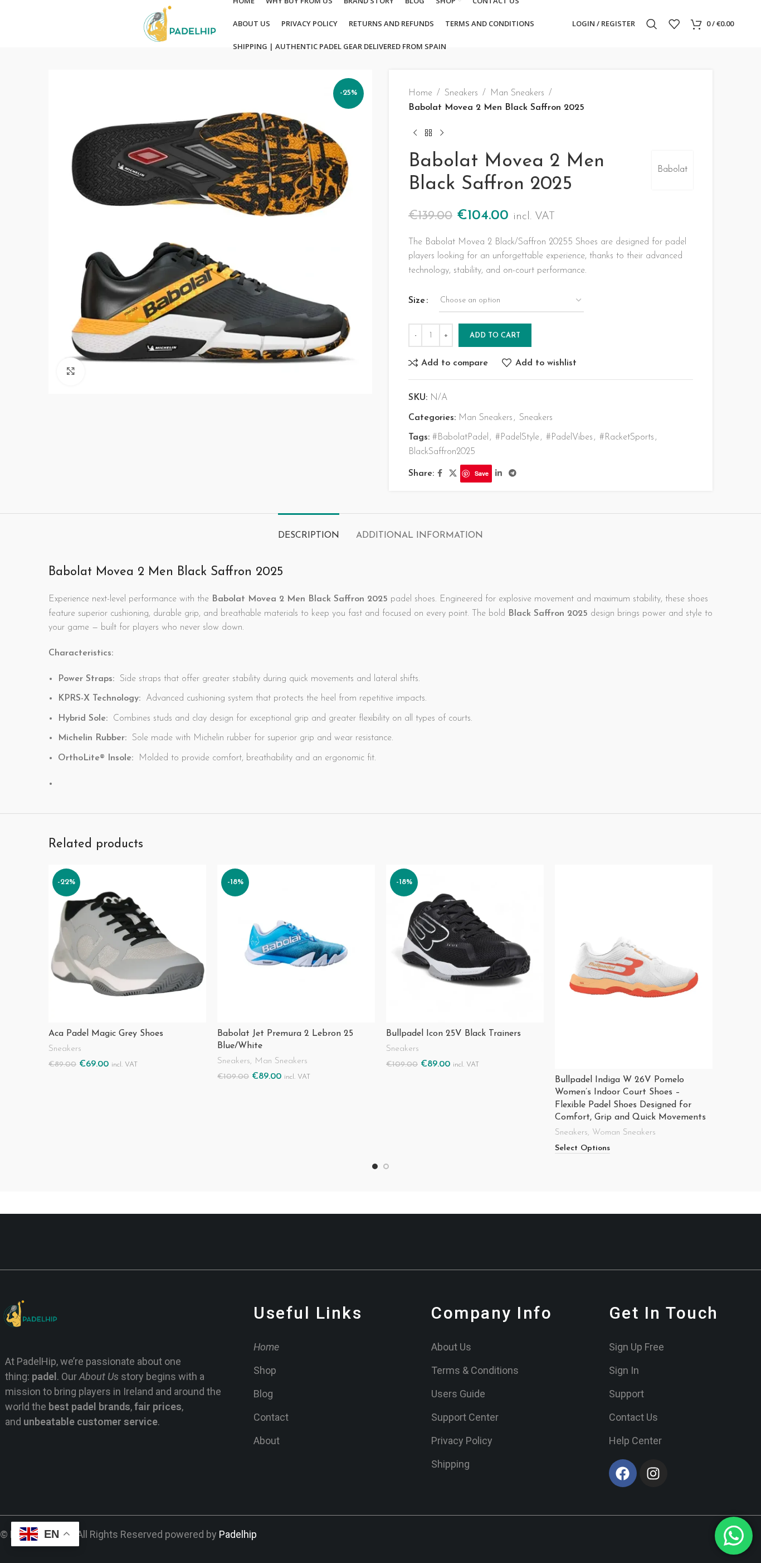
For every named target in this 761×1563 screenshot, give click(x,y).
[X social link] (453, 474)
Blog (263, 1394)
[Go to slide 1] (375, 1166)
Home (420, 93)
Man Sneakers (517, 93)
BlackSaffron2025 (441, 451)
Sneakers (461, 93)
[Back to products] (428, 132)
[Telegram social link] (512, 474)
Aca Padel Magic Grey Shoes (105, 1033)
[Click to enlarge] (71, 371)
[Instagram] (653, 1473)
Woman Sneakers (624, 1132)
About (266, 1440)
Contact (271, 1417)
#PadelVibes (569, 437)
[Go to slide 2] (386, 1166)
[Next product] (441, 132)
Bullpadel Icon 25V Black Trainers (453, 1033)
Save (482, 473)
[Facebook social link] (440, 474)
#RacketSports (626, 437)
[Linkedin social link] (498, 474)
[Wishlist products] (674, 24)
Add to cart (495, 335)
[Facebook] (623, 1473)
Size (416, 300)
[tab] (308, 530)
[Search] (652, 24)
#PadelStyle (517, 437)
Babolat (672, 169)
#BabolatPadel (460, 437)
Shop (264, 1370)
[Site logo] (180, 23)
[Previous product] (415, 132)
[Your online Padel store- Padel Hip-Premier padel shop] (30, 1313)
